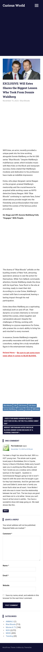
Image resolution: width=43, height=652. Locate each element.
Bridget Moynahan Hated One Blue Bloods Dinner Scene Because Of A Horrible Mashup (18, 429)
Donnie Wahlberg (10, 409)
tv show (28, 409)
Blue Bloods (25, 101)
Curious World (14, 5)
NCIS (8, 630)
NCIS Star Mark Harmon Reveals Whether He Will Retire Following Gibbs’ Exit (21, 421)
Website (6, 585)
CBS (15, 405)
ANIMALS (10, 621)
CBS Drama (23, 405)
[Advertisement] (21, 33)
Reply (6, 511)
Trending (9, 636)
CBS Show (32, 405)
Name (6, 566)
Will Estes (36, 409)
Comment (7, 534)
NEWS (8, 633)
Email (6, 575)
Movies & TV (11, 627)
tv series (20, 409)
